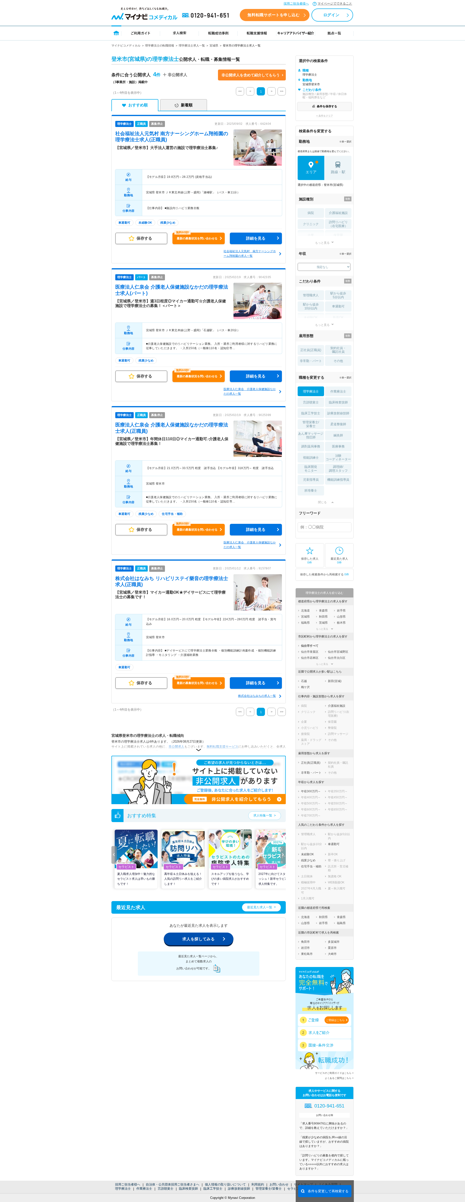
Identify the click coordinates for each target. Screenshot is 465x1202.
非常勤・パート (311, 361)
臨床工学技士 (212, 1188)
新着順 (187, 105)
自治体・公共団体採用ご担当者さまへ (172, 1184)
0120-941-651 (206, 15)
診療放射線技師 (239, 1188)
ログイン (331, 15)
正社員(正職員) (310, 350)
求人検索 (179, 32)
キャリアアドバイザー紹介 (295, 32)
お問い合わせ (279, 1184)
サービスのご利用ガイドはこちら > (334, 1073)
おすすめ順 (138, 105)
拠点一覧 (334, 32)
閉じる (322, 502)
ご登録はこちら (335, 1020)
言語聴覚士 (165, 1188)
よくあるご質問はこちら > (339, 1078)
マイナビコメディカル (125, 45)
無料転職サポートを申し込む (274, 15)
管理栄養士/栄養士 (269, 1188)
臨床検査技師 (188, 1188)
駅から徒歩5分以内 (338, 295)
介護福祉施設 (338, 213)
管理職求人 (311, 295)
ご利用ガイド (140, 32)
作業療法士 (144, 1188)
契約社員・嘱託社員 (338, 350)
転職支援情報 (257, 32)
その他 (338, 361)
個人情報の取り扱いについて (225, 1184)
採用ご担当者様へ (296, 3)
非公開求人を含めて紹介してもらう (251, 75)
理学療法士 (123, 1188)
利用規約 (257, 1184)
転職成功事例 (218, 32)
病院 (311, 213)
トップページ (116, 32)
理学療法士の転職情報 (159, 45)
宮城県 (213, 45)
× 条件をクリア (324, 115)
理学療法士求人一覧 (192, 45)
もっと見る (322, 242)
